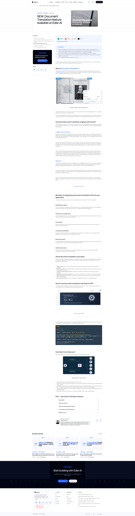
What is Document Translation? (39, 38)
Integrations (57, 501)
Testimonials (69, 498)
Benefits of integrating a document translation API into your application (44, 41)
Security (63, 2)
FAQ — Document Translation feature (40, 47)
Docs (67, 2)
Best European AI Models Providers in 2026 (85, 496)
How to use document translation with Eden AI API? (43, 44)
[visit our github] (36, 502)
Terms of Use (87, 514)
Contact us (69, 503)
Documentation (58, 496)
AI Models (68, 494)
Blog (67, 496)
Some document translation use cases (40, 43)
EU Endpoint (57, 2)
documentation (75, 323)
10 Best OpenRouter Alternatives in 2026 (85, 494)
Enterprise (75, 2)
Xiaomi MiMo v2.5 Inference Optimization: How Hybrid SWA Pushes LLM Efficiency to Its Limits (43, 454)
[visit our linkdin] (47, 502)
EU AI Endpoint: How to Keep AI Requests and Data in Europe (88, 498)
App (56, 494)
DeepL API (58, 161)
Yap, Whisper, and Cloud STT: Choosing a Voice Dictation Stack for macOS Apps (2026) (67, 454)
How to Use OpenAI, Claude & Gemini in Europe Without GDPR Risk (89, 504)
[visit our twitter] (43, 502)
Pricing (70, 2)
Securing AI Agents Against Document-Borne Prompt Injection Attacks (91, 454)
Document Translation (69, 68)
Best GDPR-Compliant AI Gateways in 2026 (85, 501)
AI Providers (57, 503)
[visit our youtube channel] (39, 502)
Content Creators (70, 501)
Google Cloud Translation (63, 132)
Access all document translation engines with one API (43, 39)
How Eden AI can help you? (39, 46)
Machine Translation (62, 71)
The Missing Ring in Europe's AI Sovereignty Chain (87, 506)
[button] (52, 2)
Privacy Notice (99, 514)
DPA (93, 514)
